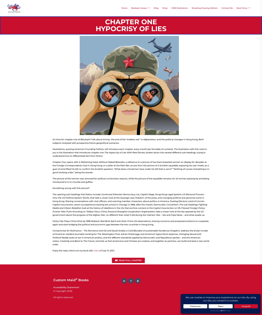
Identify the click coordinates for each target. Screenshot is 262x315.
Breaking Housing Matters (205, 8)
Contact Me (227, 8)
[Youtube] (138, 281)
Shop (165, 8)
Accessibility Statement (66, 287)
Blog (156, 8)
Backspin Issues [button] (139, 8)
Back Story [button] (242, 8)
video (96, 250)
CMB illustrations (179, 8)
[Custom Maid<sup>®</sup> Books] (13, 8)
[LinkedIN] (124, 281)
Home (124, 8)
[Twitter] (131, 281)
